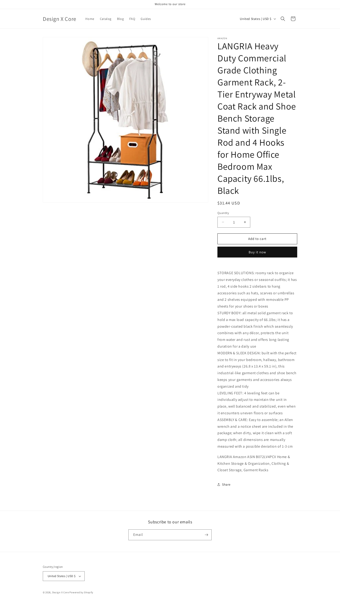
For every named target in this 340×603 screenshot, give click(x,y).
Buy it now (257, 252)
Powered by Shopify (81, 592)
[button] (283, 19)
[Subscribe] (206, 534)
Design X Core (60, 592)
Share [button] (226, 484)
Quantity (223, 213)
